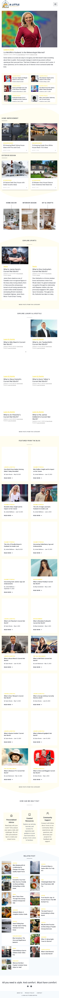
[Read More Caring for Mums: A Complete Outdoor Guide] (6, 912)
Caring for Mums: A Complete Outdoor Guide (20, 913)
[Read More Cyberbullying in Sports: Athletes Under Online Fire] (6, 951)
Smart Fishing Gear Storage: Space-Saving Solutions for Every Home (19, 927)
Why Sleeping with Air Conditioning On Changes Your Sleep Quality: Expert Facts (19, 868)
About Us (19, 992)
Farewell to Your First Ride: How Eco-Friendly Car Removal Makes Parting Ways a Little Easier (19, 884)
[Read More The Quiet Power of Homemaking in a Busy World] (35, 912)
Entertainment (37, 579)
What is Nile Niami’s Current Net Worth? (14, 343)
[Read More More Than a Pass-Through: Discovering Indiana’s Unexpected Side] (6, 898)
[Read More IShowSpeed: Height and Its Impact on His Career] (34, 78)
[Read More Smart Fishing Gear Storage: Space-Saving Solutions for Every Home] (6, 925)
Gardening (15, 910)
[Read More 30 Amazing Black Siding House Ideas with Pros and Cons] (15, 132)
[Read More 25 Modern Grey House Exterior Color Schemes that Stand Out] (44, 169)
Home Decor (11, 203)
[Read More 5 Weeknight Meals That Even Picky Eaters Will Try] (35, 883)
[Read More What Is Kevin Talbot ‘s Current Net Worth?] (44, 365)
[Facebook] (27, 986)
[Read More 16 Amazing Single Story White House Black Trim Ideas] (44, 132)
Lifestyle (15, 863)
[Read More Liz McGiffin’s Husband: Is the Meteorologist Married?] (29, 29)
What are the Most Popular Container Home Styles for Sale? (20, 965)
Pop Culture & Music (39, 656)
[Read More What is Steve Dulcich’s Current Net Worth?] (15, 365)
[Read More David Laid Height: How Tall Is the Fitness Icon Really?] (7, 88)
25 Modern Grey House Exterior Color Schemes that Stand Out (42, 184)
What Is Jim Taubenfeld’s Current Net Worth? (42, 343)
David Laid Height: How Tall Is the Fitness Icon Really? (19, 88)
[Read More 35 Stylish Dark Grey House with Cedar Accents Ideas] (15, 169)
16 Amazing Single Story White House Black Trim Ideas (42, 146)
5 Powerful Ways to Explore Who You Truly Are (47, 868)
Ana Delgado (20, 273)
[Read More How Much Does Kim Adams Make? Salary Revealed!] (34, 88)
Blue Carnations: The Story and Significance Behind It (19, 940)
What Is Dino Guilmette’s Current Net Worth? (41, 270)
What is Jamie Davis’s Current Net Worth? (12, 270)
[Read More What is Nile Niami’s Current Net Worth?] (15, 328)
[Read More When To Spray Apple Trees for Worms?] (35, 939)
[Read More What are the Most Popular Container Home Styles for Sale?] (6, 964)
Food (42, 879)
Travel (14, 894)
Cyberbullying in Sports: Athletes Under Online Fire (19, 953)
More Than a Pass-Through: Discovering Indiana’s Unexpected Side (19, 900)
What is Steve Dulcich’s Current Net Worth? (12, 380)
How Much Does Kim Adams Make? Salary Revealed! (46, 88)
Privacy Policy (29, 992)
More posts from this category (29, 304)
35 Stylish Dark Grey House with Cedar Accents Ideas (14, 184)
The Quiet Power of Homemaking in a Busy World (47, 913)
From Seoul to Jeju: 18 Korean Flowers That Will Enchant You (48, 900)
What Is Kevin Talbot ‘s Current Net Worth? (41, 380)
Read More (8, 478)
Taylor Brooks (20, 346)
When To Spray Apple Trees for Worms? (47, 940)
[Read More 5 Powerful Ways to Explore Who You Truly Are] (35, 867)
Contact (39, 992)
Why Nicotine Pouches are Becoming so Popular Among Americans (48, 927)
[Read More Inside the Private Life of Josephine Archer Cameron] (7, 98)
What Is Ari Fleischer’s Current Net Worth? (12, 416)
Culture (43, 895)
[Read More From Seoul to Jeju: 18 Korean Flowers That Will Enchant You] (35, 898)
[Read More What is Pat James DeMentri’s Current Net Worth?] (44, 401)
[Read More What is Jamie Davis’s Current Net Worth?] (15, 255)
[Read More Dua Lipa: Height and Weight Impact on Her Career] (7, 78)
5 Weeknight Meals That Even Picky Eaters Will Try (48, 884)
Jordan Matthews (21, 54)
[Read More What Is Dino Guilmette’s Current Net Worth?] (44, 255)
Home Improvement (8, 143)
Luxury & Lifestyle (33, 313)
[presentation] (15, 455)
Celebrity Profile (9, 49)
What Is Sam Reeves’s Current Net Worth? (47, 952)
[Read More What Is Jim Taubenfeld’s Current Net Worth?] (44, 328)
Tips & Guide (15, 877)
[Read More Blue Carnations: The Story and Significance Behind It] (6, 939)
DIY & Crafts (47, 203)
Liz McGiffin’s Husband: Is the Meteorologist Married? (24, 52)
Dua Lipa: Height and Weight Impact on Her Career (19, 78)
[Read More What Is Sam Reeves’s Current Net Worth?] (35, 951)
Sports (6, 266)
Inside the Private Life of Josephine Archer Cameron (19, 98)
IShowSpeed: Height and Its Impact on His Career (46, 78)
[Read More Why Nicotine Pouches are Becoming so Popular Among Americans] (35, 925)
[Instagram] (31, 986)
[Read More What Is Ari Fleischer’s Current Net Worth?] (15, 401)
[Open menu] (55, 4)
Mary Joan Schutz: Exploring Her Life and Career (47, 98)
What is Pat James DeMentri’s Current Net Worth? (41, 417)
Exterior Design (7, 180)
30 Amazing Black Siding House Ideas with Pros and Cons (13, 146)
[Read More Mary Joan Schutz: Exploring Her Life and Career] (34, 98)
